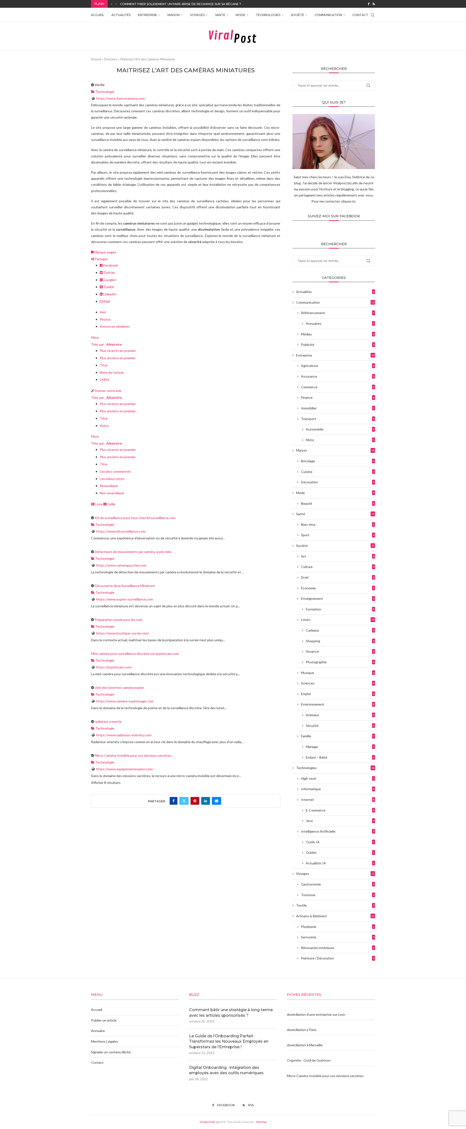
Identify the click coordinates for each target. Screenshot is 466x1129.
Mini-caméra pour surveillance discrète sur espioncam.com (135, 653)
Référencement (337, 313)
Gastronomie (337, 884)
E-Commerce (340, 810)
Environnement (337, 704)
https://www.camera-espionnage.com (124, 701)
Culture (337, 567)
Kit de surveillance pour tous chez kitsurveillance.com (135, 518)
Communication (328, 15)
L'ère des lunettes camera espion (119, 687)
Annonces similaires (115, 326)
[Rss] (374, 4)
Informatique (337, 789)
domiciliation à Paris (301, 1030)
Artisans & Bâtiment (335, 916)
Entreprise (147, 15)
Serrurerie (337, 937)
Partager (101, 259)
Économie (337, 588)
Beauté (337, 503)
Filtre (95, 337)
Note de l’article (112, 372)
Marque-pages (104, 252)
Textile (335, 905)
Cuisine (337, 472)
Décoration (337, 482)
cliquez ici (348, 201)
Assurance (337, 376)
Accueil (97, 15)
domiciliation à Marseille (305, 1045)
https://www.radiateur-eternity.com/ (124, 735)
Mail (106, 301)
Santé (220, 15)
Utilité (104, 379)
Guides (340, 852)
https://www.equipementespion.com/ (124, 769)
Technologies (268, 15)
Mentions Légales (104, 1041)
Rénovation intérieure (337, 948)
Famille (337, 736)
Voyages (197, 15)
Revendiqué (109, 486)
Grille (111, 504)
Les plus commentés (115, 471)
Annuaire (98, 1031)
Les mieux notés (112, 479)
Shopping (340, 641)
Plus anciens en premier (118, 358)
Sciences (337, 683)
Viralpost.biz (208, 1122)
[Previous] (112, 4)
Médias (337, 334)
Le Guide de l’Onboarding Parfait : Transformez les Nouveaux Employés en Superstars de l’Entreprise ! (228, 1041)
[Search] (372, 15)
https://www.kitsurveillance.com (120, 531)
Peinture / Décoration (337, 958)
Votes (104, 425)
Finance (337, 397)
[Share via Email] (216, 801)
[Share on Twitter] (184, 801)
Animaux (340, 715)
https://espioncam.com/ (114, 667)
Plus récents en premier (118, 351)
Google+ (110, 280)
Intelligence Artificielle (337, 831)
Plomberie (337, 927)
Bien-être (337, 524)
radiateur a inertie (108, 721)
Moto (340, 440)
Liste (98, 504)
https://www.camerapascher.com (121, 565)
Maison (173, 15)
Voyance (340, 651)
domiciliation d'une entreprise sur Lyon (316, 1014)
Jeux (340, 821)
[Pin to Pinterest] (195, 801)
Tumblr (108, 287)
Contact (360, 15)
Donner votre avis (108, 391)
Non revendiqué (112, 493)
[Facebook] (368, 4)
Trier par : (106, 344)
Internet (337, 799)
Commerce (337, 387)
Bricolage (337, 461)
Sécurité (340, 725)
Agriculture (337, 366)
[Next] (116, 4)
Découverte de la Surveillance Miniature (125, 586)
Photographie (340, 662)
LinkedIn (109, 294)
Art (337, 556)
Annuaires (340, 323)
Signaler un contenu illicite (111, 1052)
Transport (337, 419)
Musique (337, 673)
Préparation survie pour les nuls (118, 619)
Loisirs (337, 619)
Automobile (340, 429)
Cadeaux (340, 630)
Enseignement (337, 598)
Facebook (110, 265)
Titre (104, 365)
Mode (240, 15)
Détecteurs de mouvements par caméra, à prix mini (133, 552)
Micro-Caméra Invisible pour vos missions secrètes (133, 755)
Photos (105, 319)
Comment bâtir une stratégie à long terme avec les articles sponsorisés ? (231, 1012)
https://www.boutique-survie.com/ (122, 633)
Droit (337, 577)
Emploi (337, 694)
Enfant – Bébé (340, 757)
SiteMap (261, 1122)
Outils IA (340, 842)
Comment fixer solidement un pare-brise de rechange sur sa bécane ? (180, 4)
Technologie (104, 91)
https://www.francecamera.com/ (120, 98)
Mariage (340, 747)
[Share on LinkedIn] (205, 801)
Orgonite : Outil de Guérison (309, 1060)
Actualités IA (340, 863)
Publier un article (103, 1020)
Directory (110, 59)
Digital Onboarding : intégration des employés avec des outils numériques (226, 1070)
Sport (337, 535)
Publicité (337, 344)
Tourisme (337, 895)
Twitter (109, 272)
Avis (103, 312)
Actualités (121, 15)
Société (297, 15)
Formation (340, 609)
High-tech (337, 778)
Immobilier (337, 408)
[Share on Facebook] (173, 801)
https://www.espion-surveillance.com (124, 599)
